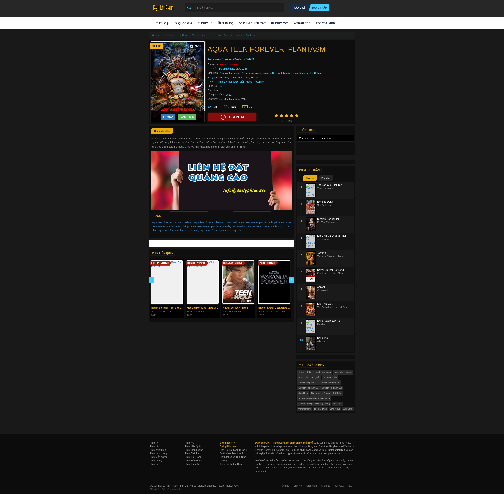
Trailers (303, 23)
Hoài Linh (338, 372)
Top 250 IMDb (325, 23)
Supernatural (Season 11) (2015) (314, 398)
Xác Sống (347, 409)
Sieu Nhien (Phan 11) (308, 388)
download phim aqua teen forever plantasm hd (258, 226)
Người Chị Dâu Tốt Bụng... (331, 270)
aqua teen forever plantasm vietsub (172, 222)
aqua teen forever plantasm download (215, 222)
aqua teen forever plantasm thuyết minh (261, 222)
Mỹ (220, 86)
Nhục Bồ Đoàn (325, 201)
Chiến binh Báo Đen (231, 464)
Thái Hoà (337, 404)
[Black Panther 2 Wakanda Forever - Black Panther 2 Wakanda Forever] (274, 282)
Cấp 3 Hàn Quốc (323, 372)
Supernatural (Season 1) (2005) (326, 393)
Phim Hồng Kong (194, 450)
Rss (350, 485)
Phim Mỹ (189, 442)
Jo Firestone (236, 77)
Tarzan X (322, 253)
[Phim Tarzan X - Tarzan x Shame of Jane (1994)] (311, 258)
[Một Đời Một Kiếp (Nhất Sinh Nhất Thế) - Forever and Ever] (202, 282)
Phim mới (281, 23)
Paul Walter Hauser (230, 73)
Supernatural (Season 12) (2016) (314, 404)
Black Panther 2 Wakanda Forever (274, 308)
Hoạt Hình (259, 81)
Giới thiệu (311, 485)
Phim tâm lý (156, 460)
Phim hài (154, 464)
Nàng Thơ (322, 338)
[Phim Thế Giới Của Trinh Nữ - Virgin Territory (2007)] (311, 190)
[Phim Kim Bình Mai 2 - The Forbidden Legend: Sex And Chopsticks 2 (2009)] (311, 309)
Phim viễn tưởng (159, 457)
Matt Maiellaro (226, 68)
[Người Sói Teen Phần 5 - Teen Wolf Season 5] (238, 282)
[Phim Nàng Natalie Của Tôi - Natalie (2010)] (311, 326)
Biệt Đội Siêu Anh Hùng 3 (233, 450)
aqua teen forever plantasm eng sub (220, 230)
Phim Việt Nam (193, 457)
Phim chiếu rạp (158, 450)
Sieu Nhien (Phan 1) (308, 382)
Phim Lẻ (206, 23)
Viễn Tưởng (246, 81)
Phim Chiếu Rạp (254, 23)
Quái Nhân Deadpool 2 (232, 453)
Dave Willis (241, 68)
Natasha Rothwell (272, 73)
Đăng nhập (319, 7)
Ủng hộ (285, 485)
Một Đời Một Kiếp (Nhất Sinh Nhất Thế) (203, 308)
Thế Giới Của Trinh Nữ (329, 185)
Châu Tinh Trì (305, 372)
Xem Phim (187, 116)
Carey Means (251, 77)
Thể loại (162, 23)
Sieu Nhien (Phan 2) (330, 382)
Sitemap (325, 485)
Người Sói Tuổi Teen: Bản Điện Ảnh (167, 308)
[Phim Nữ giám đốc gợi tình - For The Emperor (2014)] (311, 224)
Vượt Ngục (335, 409)
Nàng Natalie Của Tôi (328, 321)
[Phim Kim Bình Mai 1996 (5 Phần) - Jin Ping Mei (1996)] (311, 241)
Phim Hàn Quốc (193, 446)
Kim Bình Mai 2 (325, 304)
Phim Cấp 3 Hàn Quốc (309, 377)
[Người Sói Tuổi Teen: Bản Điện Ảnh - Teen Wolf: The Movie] (166, 282)
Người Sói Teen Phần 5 (235, 308)
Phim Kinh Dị (192, 464)
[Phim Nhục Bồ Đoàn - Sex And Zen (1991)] (311, 207)
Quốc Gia (184, 23)
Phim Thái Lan (192, 453)
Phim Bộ (227, 23)
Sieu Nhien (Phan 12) (331, 388)
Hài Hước (233, 81)
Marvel (349, 372)
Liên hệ (298, 485)
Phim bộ (325, 178)
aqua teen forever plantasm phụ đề (210, 226)
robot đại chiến (330, 377)
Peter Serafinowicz (251, 73)
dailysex (339, 485)
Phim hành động (159, 453)
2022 (228, 94)
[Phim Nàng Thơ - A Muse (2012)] (311, 343)
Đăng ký (299, 7)
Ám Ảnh (321, 287)
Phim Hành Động (194, 460)
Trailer (168, 116)
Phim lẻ (310, 178)
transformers (304, 409)
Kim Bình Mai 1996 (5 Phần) (332, 236)
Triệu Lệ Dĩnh (320, 409)
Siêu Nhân (303, 393)
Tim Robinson (290, 73)
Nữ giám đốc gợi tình (328, 219)
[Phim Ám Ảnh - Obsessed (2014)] (311, 292)
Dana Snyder (306, 73)
